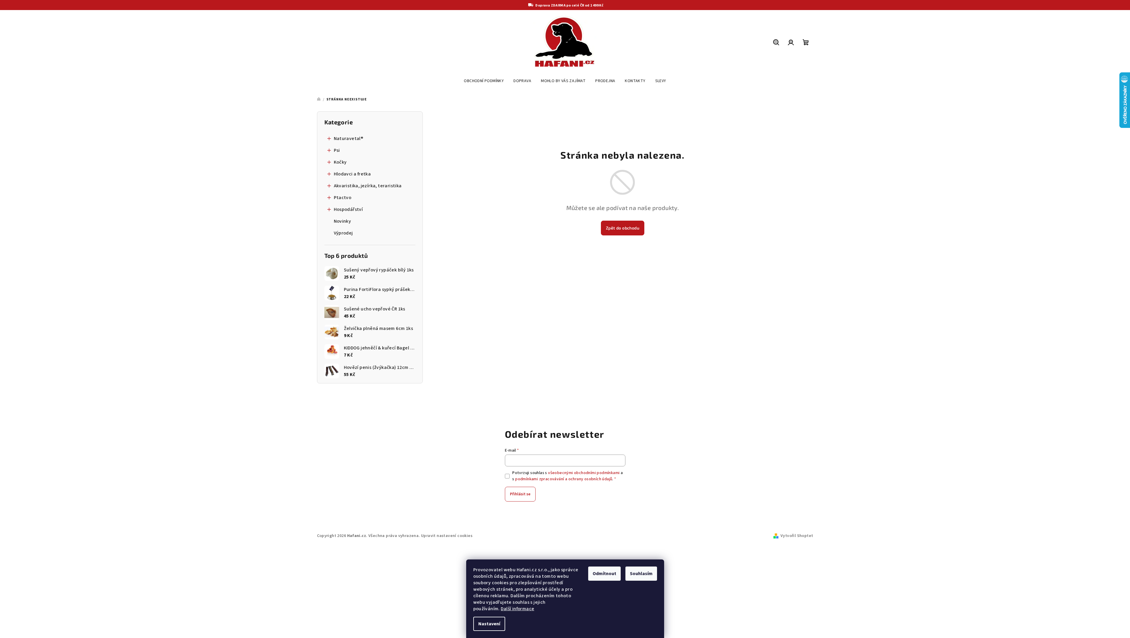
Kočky (340, 162)
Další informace (517, 609)
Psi (337, 150)
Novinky (342, 221)
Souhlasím (641, 573)
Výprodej (343, 233)
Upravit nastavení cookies (446, 536)
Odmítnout (604, 573)
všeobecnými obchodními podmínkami (584, 473)
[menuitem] (483, 81)
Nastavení (489, 624)
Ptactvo (343, 197)
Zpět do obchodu (622, 227)
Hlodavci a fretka (352, 174)
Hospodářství (348, 209)
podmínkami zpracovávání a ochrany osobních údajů (563, 479)
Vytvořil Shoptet (797, 536)
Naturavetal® (348, 138)
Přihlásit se (520, 494)
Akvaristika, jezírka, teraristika (368, 186)
